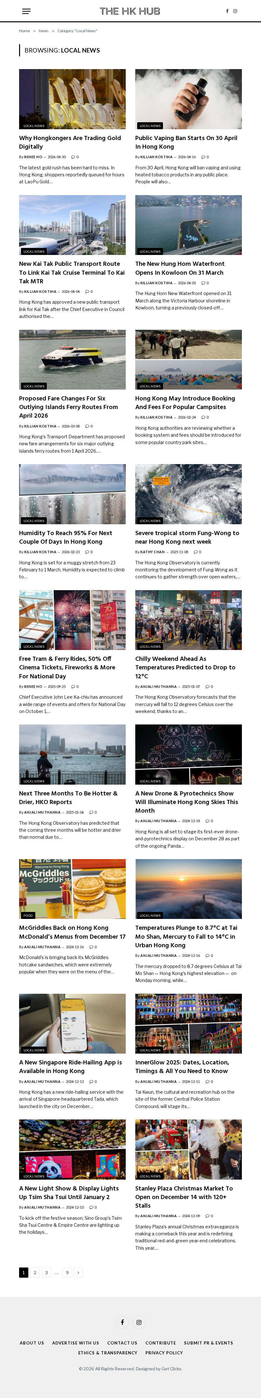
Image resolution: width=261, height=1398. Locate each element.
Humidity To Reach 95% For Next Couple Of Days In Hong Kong (65, 538)
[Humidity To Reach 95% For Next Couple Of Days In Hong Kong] (72, 494)
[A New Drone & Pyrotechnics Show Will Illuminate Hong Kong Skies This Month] (188, 754)
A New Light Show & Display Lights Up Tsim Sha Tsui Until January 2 (69, 1193)
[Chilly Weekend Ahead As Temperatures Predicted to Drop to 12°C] (188, 620)
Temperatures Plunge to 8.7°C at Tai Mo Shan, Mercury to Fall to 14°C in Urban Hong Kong (186, 937)
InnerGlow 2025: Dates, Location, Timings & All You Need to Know (182, 1067)
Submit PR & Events (208, 1342)
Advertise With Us (75, 1342)
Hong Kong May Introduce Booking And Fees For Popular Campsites (185, 403)
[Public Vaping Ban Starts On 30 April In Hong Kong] (188, 99)
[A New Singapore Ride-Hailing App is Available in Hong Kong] (72, 1024)
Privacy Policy (164, 1352)
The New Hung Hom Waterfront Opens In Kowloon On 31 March (180, 268)
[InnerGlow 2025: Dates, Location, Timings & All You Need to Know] (188, 1024)
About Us (32, 1342)
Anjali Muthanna (158, 686)
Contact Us (122, 1342)
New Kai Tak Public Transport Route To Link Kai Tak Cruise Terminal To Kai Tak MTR (72, 273)
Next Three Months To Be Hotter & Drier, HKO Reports (68, 798)
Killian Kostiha (156, 157)
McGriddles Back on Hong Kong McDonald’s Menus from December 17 (72, 932)
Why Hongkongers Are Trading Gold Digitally (70, 143)
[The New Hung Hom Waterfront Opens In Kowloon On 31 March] (188, 225)
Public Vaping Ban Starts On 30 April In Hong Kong (186, 143)
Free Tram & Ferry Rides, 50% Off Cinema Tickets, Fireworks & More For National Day (67, 668)
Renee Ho (33, 157)
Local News (34, 126)
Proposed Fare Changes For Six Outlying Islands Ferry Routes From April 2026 (68, 408)
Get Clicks (171, 1368)
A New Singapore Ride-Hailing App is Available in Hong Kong (70, 1067)
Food (28, 915)
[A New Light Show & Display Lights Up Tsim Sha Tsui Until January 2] (72, 1149)
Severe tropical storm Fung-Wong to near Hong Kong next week (187, 538)
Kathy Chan (152, 552)
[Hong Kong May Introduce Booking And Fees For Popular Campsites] (188, 360)
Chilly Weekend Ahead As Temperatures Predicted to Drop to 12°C (185, 668)
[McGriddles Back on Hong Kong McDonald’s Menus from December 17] (72, 889)
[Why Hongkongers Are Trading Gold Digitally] (72, 99)
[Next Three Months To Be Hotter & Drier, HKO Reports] (72, 754)
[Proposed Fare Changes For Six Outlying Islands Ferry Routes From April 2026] (72, 360)
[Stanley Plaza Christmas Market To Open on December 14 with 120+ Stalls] (188, 1149)
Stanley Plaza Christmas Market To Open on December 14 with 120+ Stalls (184, 1198)
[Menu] (26, 11)
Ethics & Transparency (108, 1352)
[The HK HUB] (130, 11)
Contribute (160, 1342)
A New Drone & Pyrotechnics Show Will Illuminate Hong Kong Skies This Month (186, 803)
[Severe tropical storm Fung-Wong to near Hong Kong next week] (188, 494)
